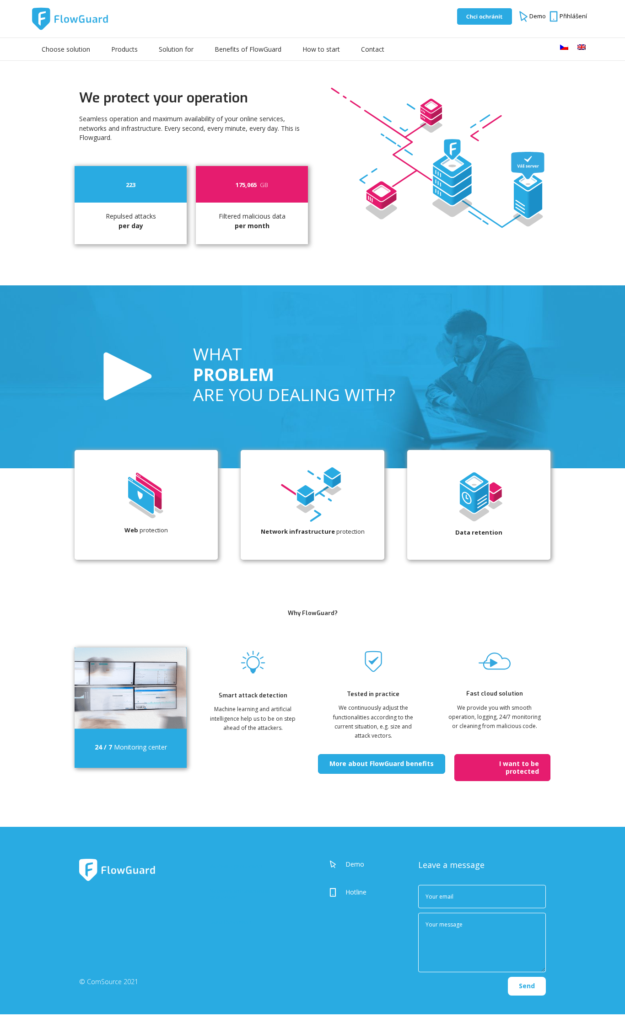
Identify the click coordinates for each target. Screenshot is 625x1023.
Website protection (236, 866)
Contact (372, 49)
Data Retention (230, 921)
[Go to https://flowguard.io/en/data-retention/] (478, 506)
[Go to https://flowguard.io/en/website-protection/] (146, 505)
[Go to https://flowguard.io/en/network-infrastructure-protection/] (312, 506)
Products (124, 49)
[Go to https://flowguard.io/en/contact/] (364, 892)
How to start (321, 49)
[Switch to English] (581, 47)
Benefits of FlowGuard (248, 49)
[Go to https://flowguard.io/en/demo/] (364, 864)
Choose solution (66, 49)
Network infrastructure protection (241, 894)
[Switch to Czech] (564, 47)
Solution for (176, 49)
